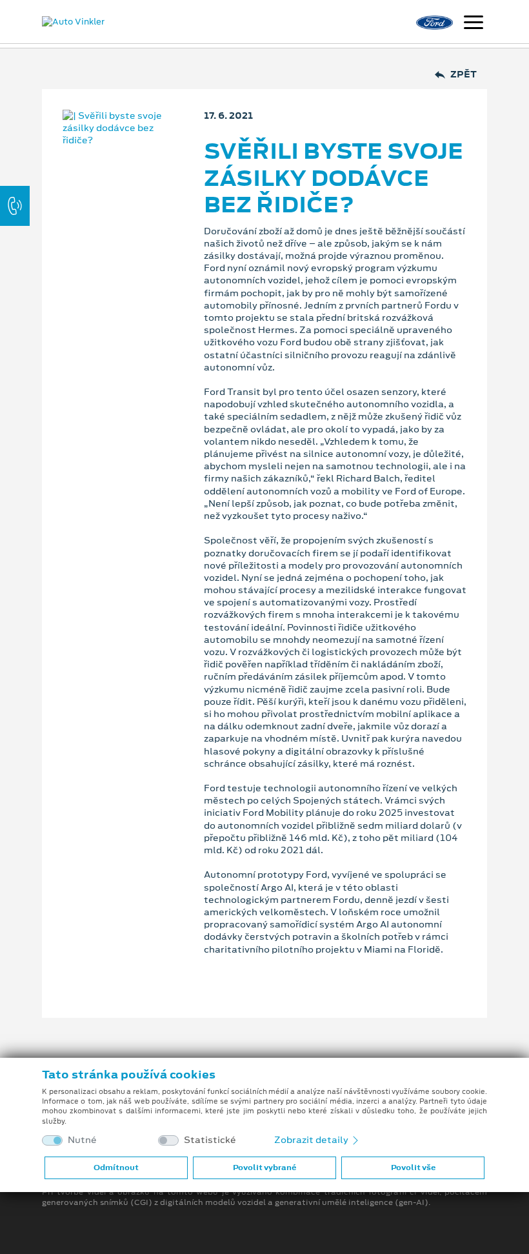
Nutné (82, 1140)
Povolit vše (413, 1167)
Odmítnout (116, 1167)
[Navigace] (473, 23)
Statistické (210, 1140)
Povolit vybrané (264, 1167)
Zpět (463, 74)
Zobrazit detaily (312, 1139)
